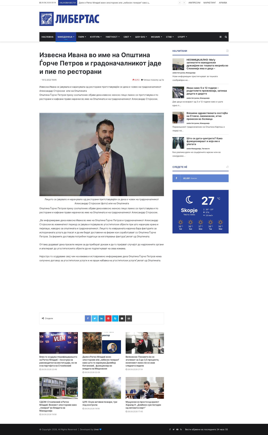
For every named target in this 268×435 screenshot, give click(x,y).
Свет (126, 37)
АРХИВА (223, 2)
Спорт (181, 37)
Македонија (65, 37)
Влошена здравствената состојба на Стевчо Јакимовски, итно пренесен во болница (207, 116)
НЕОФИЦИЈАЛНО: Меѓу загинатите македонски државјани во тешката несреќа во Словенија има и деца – (207, 64)
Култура (95, 37)
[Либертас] (69, 19)
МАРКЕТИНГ (209, 2)
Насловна (47, 37)
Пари (81, 37)
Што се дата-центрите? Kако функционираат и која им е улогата (205, 141)
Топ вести (206, 149)
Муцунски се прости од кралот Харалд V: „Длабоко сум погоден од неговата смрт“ (143, 404)
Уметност (112, 37)
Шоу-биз (140, 37)
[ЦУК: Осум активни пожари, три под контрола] (102, 388)
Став (169, 37)
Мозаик (155, 37)
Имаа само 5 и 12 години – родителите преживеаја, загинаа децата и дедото (207, 91)
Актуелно (181, 73)
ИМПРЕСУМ (194, 2)
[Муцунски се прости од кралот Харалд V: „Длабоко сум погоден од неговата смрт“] (145, 388)
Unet (96, 429)
